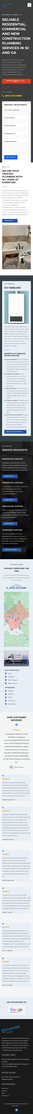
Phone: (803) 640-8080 (9, 1066)
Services (4, 1091)
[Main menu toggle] (29, 5)
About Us (5, 1088)
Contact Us (5, 1095)
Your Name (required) (12, 110)
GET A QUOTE (10, 157)
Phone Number (10, 118)
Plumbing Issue (10, 133)
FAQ (3, 1093)
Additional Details (10, 141)
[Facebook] (16, 1110)
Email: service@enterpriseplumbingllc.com (16, 1064)
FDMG (20, 1105)
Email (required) (10, 125)
